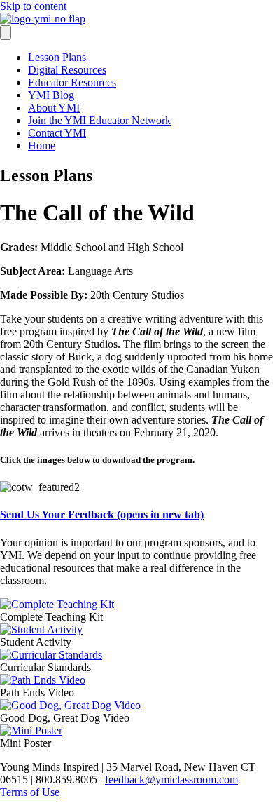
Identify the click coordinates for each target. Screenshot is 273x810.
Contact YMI (57, 133)
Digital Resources (67, 70)
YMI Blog (51, 95)
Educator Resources (72, 82)
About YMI (54, 108)
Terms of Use (29, 792)
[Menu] (5, 32)
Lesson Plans (57, 57)
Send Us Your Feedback (102, 514)
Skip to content (33, 6)
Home (41, 145)
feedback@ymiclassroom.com (171, 779)
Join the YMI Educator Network (99, 120)
